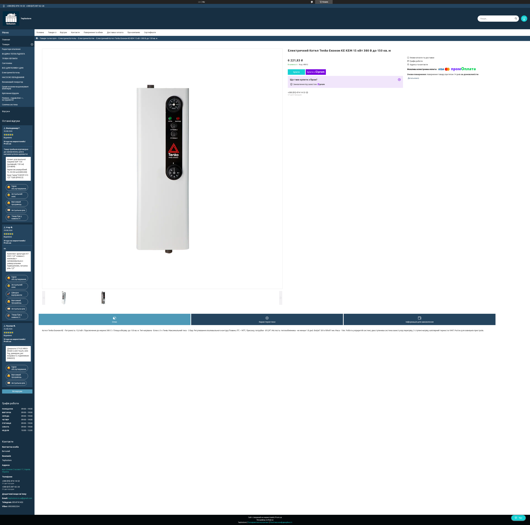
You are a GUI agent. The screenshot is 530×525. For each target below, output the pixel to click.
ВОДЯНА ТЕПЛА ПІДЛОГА (13, 54)
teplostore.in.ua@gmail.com (20, 498)
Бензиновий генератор (12, 82)
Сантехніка (7, 63)
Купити (296, 72)
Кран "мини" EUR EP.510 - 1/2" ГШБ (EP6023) (18, 176)
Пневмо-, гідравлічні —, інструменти (12, 99)
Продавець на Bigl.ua (265, 520)
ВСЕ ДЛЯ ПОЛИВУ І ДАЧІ (12, 68)
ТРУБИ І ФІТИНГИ (9, 58)
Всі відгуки (17, 391)
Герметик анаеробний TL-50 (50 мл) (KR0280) (17, 170)
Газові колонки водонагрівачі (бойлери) (15, 88)
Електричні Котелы (67, 38)
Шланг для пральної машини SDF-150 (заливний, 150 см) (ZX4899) (16, 163)
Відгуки (63, 32)
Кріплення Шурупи (10, 93)
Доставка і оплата (115, 32)
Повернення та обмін (93, 32)
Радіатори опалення (11, 49)
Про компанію (134, 32)
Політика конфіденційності (281, 522)
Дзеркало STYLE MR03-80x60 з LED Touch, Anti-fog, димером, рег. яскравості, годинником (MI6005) (18, 353)
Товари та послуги (48, 38)
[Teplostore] (11, 18)
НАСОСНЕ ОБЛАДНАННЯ (13, 77)
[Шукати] (516, 18)
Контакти (75, 32)
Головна (40, 32)
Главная (6, 39)
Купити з (311, 72)
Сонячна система (10, 104)
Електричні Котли (86, 38)
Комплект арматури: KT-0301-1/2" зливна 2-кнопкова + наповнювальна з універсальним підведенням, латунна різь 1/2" (18, 261)
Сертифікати (150, 32)
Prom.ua (278, 517)
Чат (520, 518)
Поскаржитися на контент (258, 522)
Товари (51, 32)
